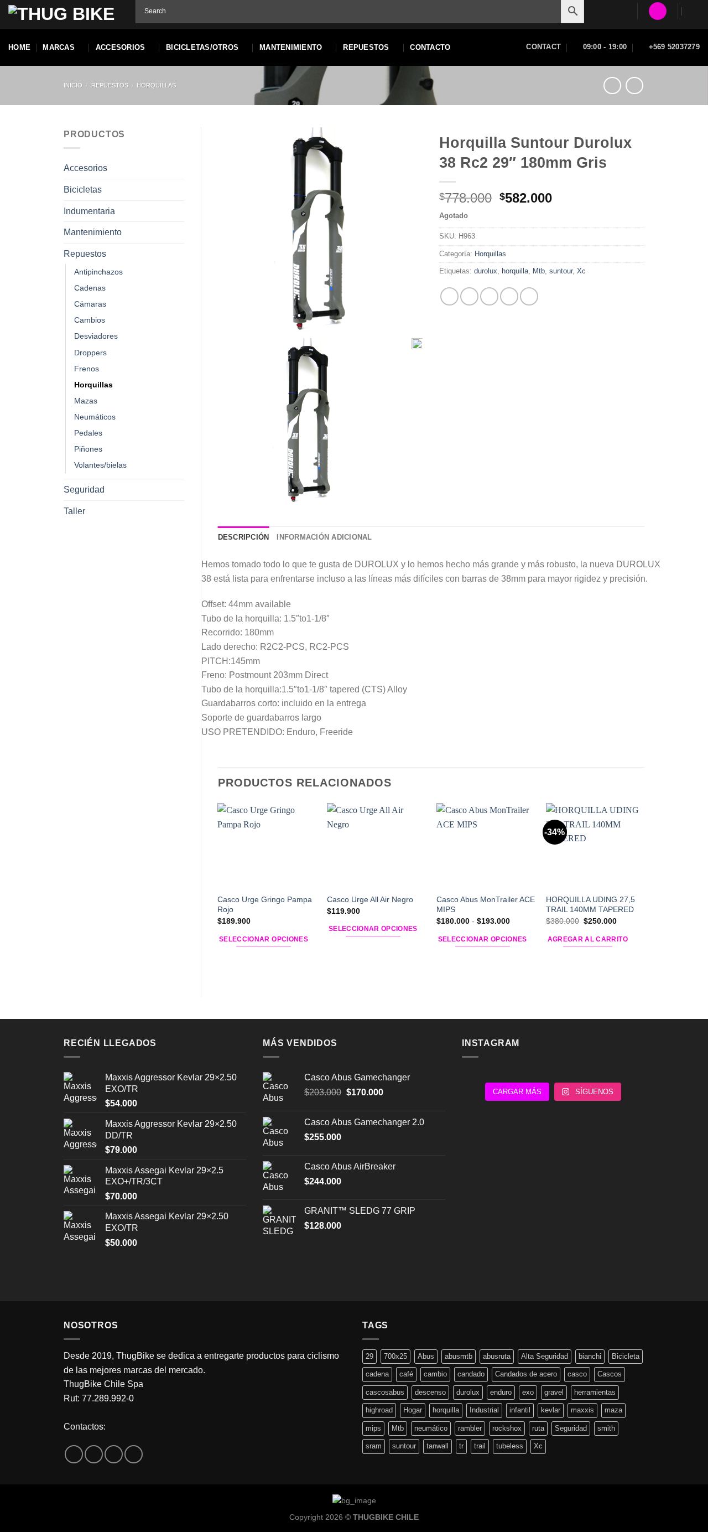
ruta (538, 1428)
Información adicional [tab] (324, 537)
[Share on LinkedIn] (529, 296)
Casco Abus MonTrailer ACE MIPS (485, 904)
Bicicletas (83, 189)
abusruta (497, 1356)
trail (480, 1446)
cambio (435, 1374)
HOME (19, 47)
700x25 (395, 1356)
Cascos (609, 1374)
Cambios (89, 319)
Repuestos (109, 85)
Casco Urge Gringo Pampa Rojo (264, 904)
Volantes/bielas (100, 464)
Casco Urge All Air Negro (370, 899)
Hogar (412, 1410)
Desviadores (96, 336)
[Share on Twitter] (469, 296)
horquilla (515, 271)
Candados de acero (526, 1374)
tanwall (437, 1446)
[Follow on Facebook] (74, 1454)
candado (471, 1374)
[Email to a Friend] (489, 296)
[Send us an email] (114, 1454)
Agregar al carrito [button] (588, 939)
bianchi (590, 1356)
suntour (560, 271)
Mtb (539, 271)
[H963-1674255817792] (320, 230)
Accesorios (85, 168)
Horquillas (156, 85)
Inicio (73, 85)
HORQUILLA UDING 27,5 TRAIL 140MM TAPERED (590, 904)
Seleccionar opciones (263, 939)
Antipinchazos (98, 271)
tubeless (509, 1446)
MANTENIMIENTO (290, 47)
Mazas (85, 400)
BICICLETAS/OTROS (202, 47)
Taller (74, 511)
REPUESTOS (366, 47)
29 (369, 1356)
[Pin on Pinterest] (509, 296)
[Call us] (133, 1454)
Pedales (88, 432)
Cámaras (90, 303)
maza (613, 1410)
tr (461, 1446)
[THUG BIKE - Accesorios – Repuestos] (63, 14)
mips (373, 1428)
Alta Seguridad (544, 1356)
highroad (379, 1410)
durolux (485, 271)
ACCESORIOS (120, 47)
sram (374, 1446)
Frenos (86, 368)
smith (606, 1428)
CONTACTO (430, 47)
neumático (430, 1428)
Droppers (90, 352)
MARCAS (59, 47)
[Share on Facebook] (449, 296)
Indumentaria (89, 211)
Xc (581, 271)
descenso (430, 1392)
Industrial (484, 1410)
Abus (426, 1356)
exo (528, 1392)
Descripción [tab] (243, 537)
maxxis (582, 1410)
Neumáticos (95, 416)
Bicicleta (625, 1356)
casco (577, 1374)
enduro (501, 1392)
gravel (554, 1392)
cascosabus (385, 1392)
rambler (470, 1428)
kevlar (550, 1410)
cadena (377, 1374)
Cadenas (90, 287)
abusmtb (458, 1356)
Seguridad (84, 489)
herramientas (595, 1392)
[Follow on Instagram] (94, 1454)
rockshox (507, 1428)
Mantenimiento (93, 232)
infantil (519, 1410)
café (406, 1374)
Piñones (88, 448)
